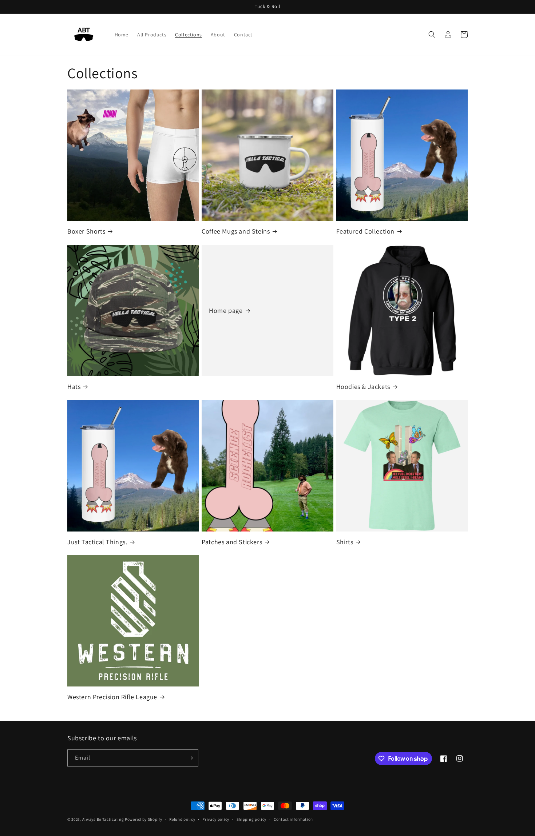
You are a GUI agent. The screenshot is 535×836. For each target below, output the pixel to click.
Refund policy (182, 819)
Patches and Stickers (232, 542)
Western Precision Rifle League (112, 697)
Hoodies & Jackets (363, 386)
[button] (432, 35)
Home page (225, 310)
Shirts (344, 542)
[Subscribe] (190, 758)
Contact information (293, 819)
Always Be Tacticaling (103, 819)
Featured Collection (365, 231)
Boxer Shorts (86, 231)
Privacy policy (215, 819)
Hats (73, 386)
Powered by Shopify (143, 819)
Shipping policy (252, 819)
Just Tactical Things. (97, 542)
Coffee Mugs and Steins (236, 231)
